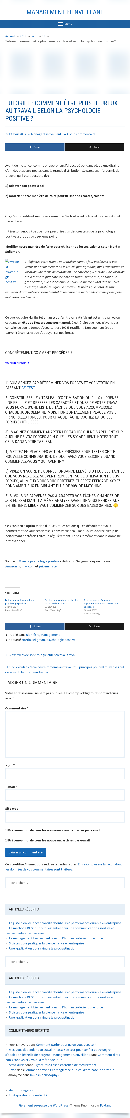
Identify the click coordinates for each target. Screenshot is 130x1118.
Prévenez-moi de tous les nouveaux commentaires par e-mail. (54, 830)
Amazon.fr (12, 566)
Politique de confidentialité (27, 1095)
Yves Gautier (17, 1065)
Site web (11, 808)
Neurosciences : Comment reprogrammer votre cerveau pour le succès (101, 603)
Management (50, 634)
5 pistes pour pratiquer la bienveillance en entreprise (46, 943)
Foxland (106, 1105)
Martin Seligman (33, 640)
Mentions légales (20, 1090)
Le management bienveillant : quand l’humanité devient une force (56, 938)
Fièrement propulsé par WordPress (43, 1105)
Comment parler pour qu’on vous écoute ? (66, 1044)
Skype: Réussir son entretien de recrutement (65, 1065)
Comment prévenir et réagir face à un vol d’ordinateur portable (69, 1070)
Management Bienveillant (65, 12)
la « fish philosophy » (45, 1075)
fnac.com (28, 566)
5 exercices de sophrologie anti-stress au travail (42, 655)
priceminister (48, 566)
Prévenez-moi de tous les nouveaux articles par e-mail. (49, 840)
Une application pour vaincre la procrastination (42, 948)
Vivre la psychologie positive (39, 561)
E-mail (11, 787)
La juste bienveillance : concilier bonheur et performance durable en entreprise (65, 923)
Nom (10, 765)
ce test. (28, 387)
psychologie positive (60, 640)
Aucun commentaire (81, 134)
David (12, 1070)
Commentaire (16, 708)
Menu (68, 23)
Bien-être (32, 634)
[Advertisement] (65, 69)
